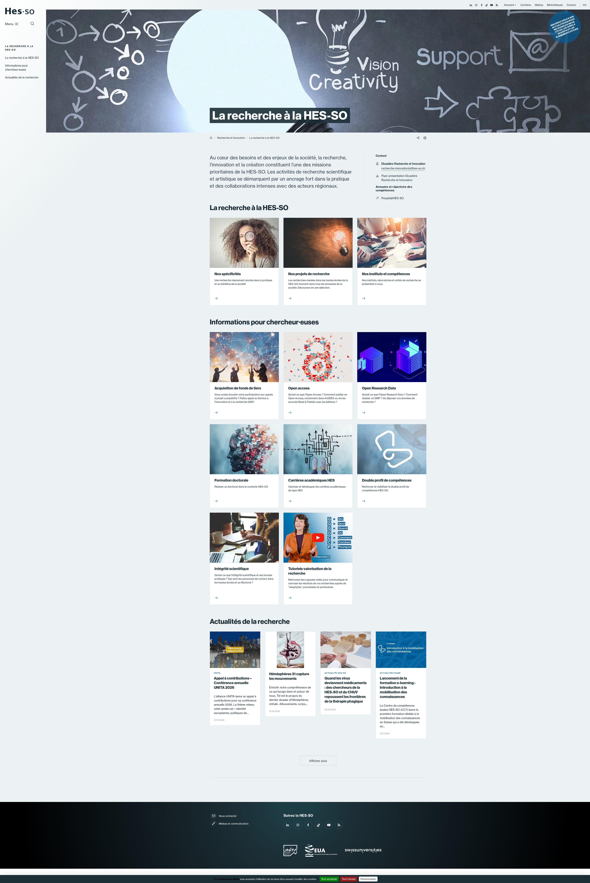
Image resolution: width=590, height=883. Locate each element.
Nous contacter (228, 816)
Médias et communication (233, 823)
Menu (9, 24)
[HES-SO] (19, 14)
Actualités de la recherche (21, 77)
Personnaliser (368, 879)
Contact (571, 4)
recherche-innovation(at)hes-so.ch (403, 168)
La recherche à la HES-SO (22, 58)
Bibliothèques (555, 4)
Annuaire (509, 4)
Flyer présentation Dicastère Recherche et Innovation (399, 178)
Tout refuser (349, 879)
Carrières (525, 4)
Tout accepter (329, 879)
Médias (539, 4)
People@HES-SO (392, 198)
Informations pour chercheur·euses (16, 67)
